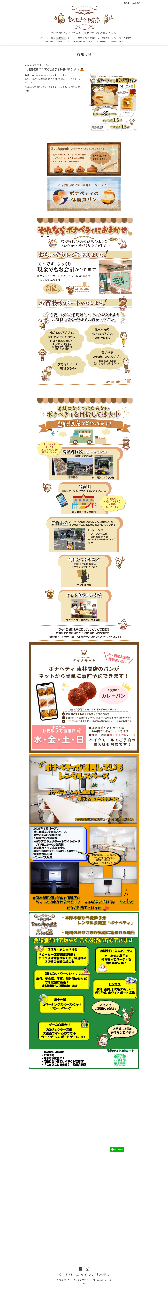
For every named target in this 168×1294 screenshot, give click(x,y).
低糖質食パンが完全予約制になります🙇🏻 (55, 69)
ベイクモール (100, 41)
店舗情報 (105, 38)
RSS (84, 1283)
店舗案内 (127, 38)
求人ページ (116, 38)
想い (53, 38)
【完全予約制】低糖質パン (88, 38)
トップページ (42, 38)
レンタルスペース (115, 41)
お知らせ (61, 38)
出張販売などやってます (82, 41)
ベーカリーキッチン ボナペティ (84, 1274)
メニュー (71, 38)
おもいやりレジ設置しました (57, 41)
